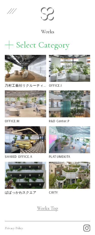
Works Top (47, 208)
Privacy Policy (14, 228)
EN (72, 10)
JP (85, 10)
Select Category (42, 45)
